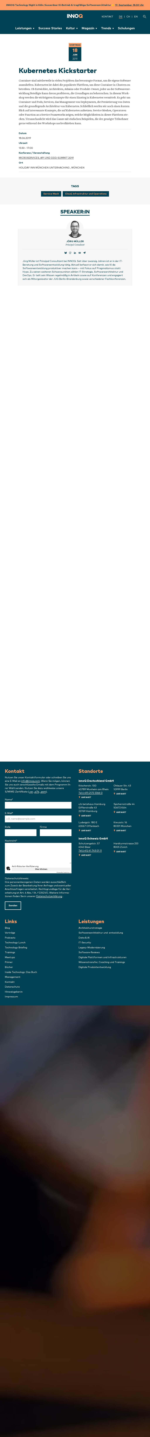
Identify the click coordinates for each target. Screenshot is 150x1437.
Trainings (10, 952)
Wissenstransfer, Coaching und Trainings (102, 962)
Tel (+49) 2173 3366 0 (91, 793)
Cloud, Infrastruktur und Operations (86, 194)
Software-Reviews (89, 952)
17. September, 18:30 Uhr (129, 5)
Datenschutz (12, 987)
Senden (13, 905)
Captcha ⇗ (64, 872)
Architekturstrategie (90, 928)
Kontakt (107, 17)
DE (120, 17)
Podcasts (10, 938)
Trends (106, 28)
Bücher (9, 967)
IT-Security (85, 942)
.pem (43, 792)
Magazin (88, 28)
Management (12, 977)
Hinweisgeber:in (14, 992)
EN (136, 17)
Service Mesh (51, 194)
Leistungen (23, 28)
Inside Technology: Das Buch (21, 972)
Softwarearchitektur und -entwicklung (101, 933)
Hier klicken (41, 869)
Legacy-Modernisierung (92, 947)
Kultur (70, 28)
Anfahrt (86, 797)
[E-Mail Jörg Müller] (84, 253)
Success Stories (50, 28)
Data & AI (84, 938)
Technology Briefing (16, 947)
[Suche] (144, 16)
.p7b (36, 792)
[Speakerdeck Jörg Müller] (80, 253)
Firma (43, 827)
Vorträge (10, 933)
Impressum (11, 996)
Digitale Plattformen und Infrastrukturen (102, 957)
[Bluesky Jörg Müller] (65, 253)
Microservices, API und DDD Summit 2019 (46, 158)
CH (128, 17)
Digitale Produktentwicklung (95, 967)
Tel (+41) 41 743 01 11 (90, 850)
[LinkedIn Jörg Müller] (75, 253)
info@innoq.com (30, 781)
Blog (7, 928)
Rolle (7, 827)
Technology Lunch (15, 942)
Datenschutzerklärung (49, 896)
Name (16, 799)
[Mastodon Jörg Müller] (70, 253)
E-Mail (16, 813)
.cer (31, 792)
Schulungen (126, 28)
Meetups (10, 957)
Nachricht (19, 841)
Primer (9, 962)
